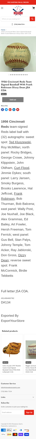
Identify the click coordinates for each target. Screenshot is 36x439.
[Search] (32, 19)
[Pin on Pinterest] (17, 109)
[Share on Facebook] (2, 109)
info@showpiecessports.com (10, 387)
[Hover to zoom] (18, 54)
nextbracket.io (12, 426)
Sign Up (29, 412)
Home (3, 30)
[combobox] (15, 19)
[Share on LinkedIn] (13, 109)
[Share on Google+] (10, 109)
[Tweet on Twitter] (6, 109)
